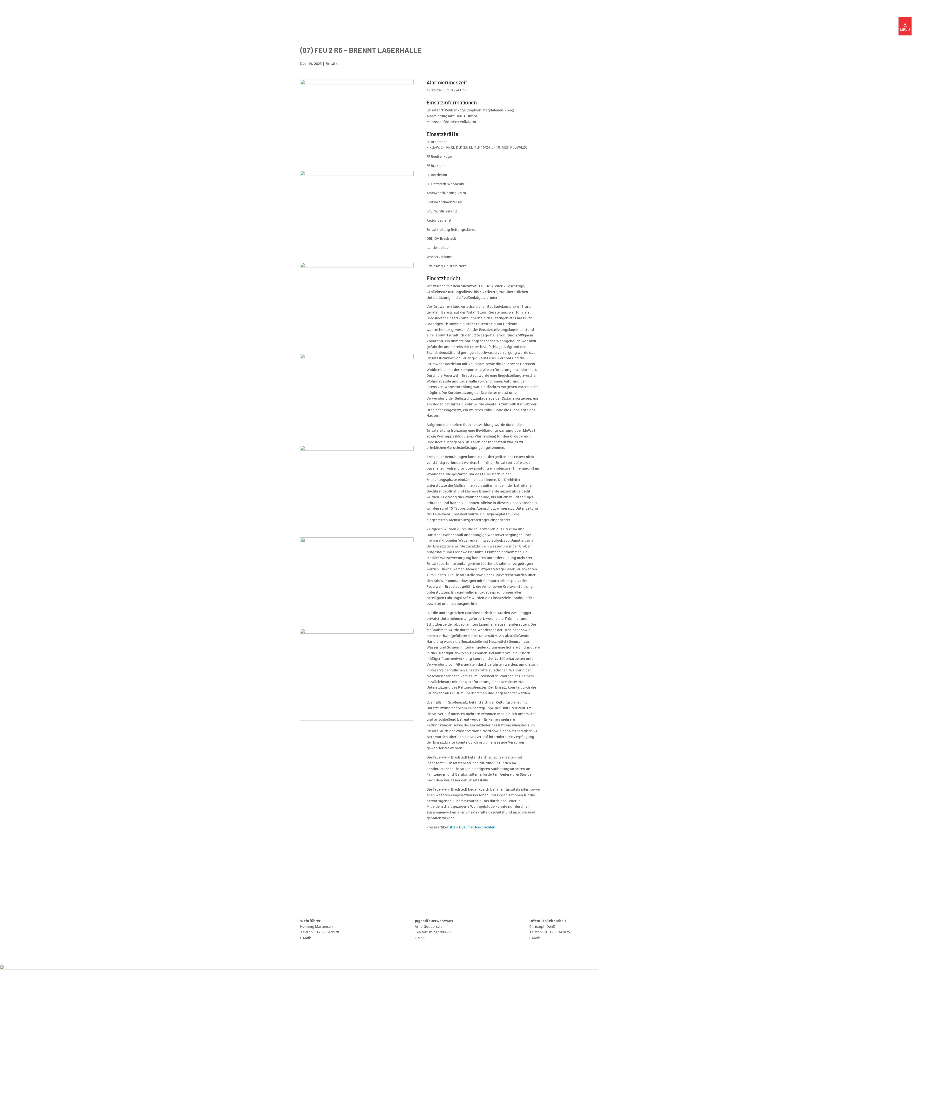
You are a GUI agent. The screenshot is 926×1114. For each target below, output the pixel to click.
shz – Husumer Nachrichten (472, 827)
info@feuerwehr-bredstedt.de (336, 938)
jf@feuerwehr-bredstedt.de (448, 938)
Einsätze (332, 63)
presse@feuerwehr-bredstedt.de (567, 938)
